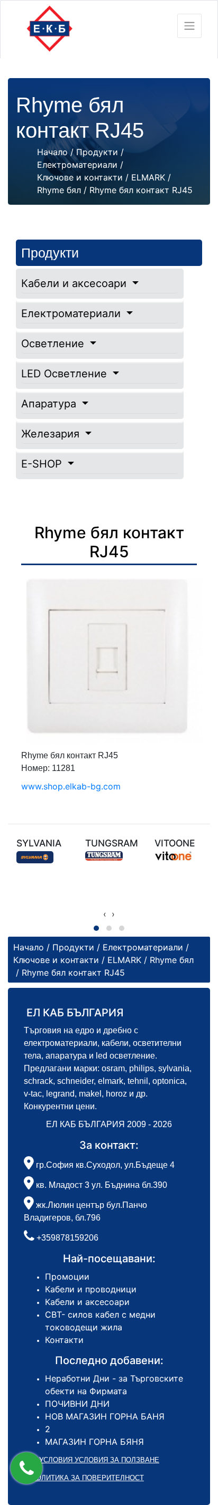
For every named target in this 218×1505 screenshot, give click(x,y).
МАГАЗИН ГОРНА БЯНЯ (94, 1441)
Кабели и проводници (91, 1289)
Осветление (54, 343)
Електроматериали (72, 313)
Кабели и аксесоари (75, 283)
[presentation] (104, 914)
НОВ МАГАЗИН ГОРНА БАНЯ (105, 1416)
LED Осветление (65, 373)
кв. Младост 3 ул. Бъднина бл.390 (100, 1184)
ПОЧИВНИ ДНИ (77, 1403)
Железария (52, 433)
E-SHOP (43, 464)
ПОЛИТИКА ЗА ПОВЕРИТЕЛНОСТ (87, 1478)
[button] (26, 1468)
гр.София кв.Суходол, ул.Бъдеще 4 (104, 1164)
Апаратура (50, 403)
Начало (52, 152)
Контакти (64, 1340)
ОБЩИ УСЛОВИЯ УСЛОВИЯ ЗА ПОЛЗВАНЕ (87, 1460)
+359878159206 (67, 1237)
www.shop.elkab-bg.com (71, 786)
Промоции (67, 1276)
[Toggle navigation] (189, 26)
